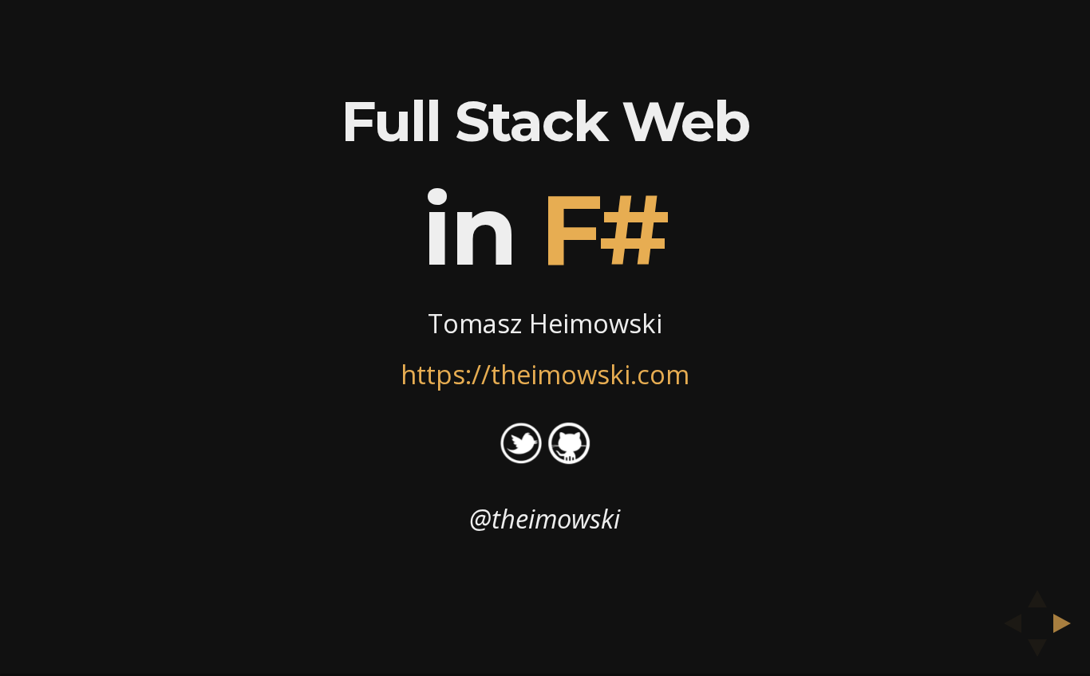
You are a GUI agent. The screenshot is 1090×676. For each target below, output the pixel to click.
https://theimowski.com (545, 374)
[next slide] (1066, 623)
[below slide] (1037, 652)
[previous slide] (1007, 623)
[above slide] (1037, 593)
